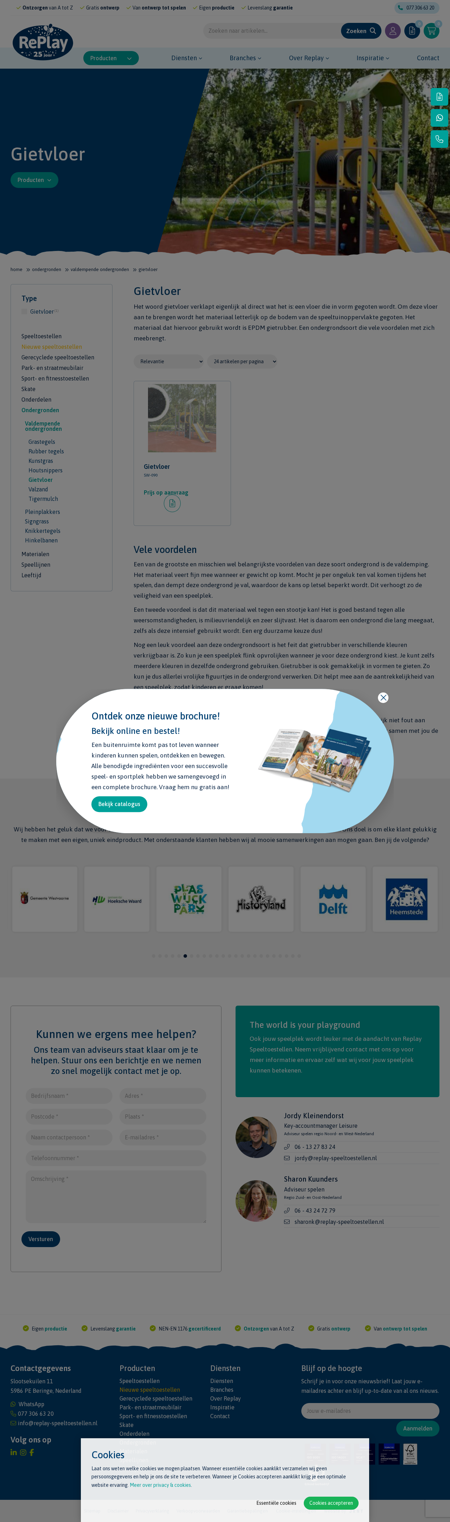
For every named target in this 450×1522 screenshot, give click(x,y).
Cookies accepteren (331, 1503)
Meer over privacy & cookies (160, 1485)
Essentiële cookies (276, 1503)
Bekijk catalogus (119, 804)
